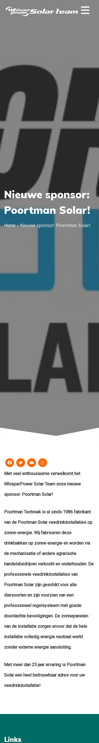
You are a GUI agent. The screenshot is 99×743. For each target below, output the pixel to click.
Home (10, 225)
